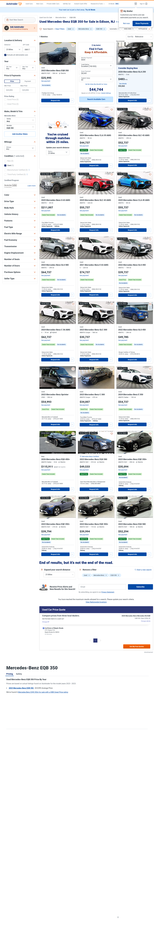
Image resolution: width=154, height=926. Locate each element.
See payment (45, 81)
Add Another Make (20, 134)
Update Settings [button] (106, 93)
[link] (46, 85)
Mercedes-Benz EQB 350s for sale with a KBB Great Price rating (43, 692)
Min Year (9, 66)
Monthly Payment (86, 57)
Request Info (55, 100)
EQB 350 (73, 17)
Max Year (25, 66)
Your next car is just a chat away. (77, 10)
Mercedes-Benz (60, 17)
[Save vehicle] (73, 45)
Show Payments (141, 23)
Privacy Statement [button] (107, 592)
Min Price (7, 86)
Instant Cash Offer (80, 4)
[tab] (9, 674)
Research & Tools (97, 4)
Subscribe (140, 587)
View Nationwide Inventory (96, 602)
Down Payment (86, 71)
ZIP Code (26, 45)
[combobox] (20, 20)
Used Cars (29, 4)
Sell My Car (67, 4)
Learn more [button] (32, 186)
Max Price (23, 86)
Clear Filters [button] (59, 29)
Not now (126, 23)
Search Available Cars (96, 99)
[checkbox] (11, 99)
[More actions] (72, 100)
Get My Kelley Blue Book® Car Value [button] (96, 84)
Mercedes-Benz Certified (90, 456)
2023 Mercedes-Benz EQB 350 (21, 688)
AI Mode (113, 4)
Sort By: (131, 37)
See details (123, 84)
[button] (135, 3)
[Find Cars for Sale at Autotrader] (14, 3)
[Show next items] (149, 29)
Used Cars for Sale (45, 17)
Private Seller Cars (53, 4)
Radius (50, 151)
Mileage (8, 147)
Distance (7, 45)
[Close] (118, 917)
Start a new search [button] (144, 570)
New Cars (39, 4)
